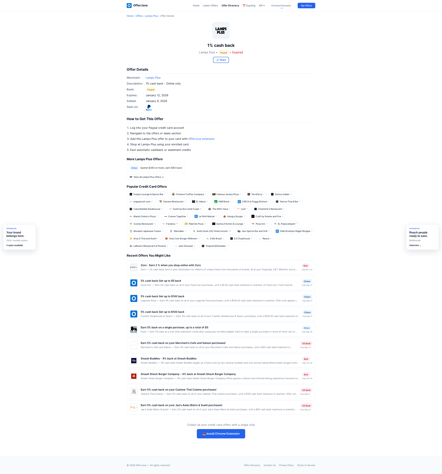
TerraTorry (257, 194)
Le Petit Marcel (208, 216)
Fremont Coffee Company (191, 194)
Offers (139, 15)
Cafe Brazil (216, 238)
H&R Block (224, 201)
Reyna (267, 238)
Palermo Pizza (197, 223)
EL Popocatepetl (287, 223)
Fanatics (172, 223)
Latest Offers (210, 5)
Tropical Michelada (216, 246)
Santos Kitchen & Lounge (230, 223)
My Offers (306, 5)
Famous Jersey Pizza (229, 194)
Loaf (244, 209)
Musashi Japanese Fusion (148, 231)
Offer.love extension (201, 138)
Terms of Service (306, 465)
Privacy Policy (286, 465)
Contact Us (270, 465)
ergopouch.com (143, 201)
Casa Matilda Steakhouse (147, 209)
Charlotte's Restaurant (271, 209)
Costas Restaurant (144, 223)
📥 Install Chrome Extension (221, 433)
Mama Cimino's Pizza (145, 216)
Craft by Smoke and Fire (269, 216)
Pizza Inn (261, 223)
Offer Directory (230, 5)
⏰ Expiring (249, 5)
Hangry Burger (236, 216)
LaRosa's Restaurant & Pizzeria (150, 246)
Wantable (180, 231)
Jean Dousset (186, 246)
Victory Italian (283, 194)
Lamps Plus (151, 15)
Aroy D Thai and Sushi (145, 238)
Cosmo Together (178, 216)
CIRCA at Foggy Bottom (255, 201)
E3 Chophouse (243, 238)
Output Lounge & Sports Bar (149, 194)
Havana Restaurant (174, 201)
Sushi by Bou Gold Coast (187, 209)
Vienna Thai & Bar (290, 201)
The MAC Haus (221, 209)
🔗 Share (221, 60)
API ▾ (262, 5)
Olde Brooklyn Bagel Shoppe (296, 231)
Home (196, 5)
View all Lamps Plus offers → (148, 177)
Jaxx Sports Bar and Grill (255, 231)
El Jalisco (202, 201)
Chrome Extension (281, 5)
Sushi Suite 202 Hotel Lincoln (214, 231)
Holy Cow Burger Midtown (184, 238)
